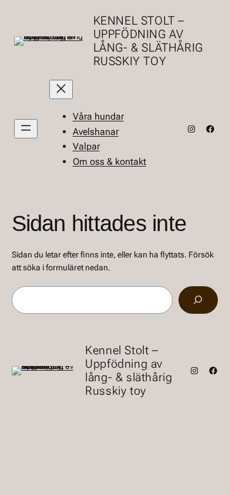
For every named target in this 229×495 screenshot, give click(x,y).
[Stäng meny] (61, 89)
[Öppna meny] (26, 128)
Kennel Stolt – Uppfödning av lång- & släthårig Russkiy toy (148, 40)
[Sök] (198, 300)
